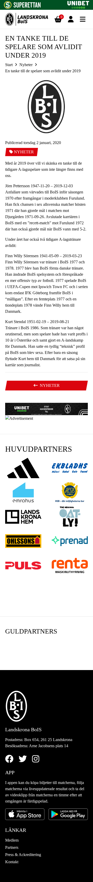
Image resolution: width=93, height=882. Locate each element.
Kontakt (11, 862)
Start (9, 65)
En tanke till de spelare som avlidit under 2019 (43, 71)
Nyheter (26, 65)
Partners (11, 847)
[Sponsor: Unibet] (78, 4)
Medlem (12, 840)
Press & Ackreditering (23, 854)
